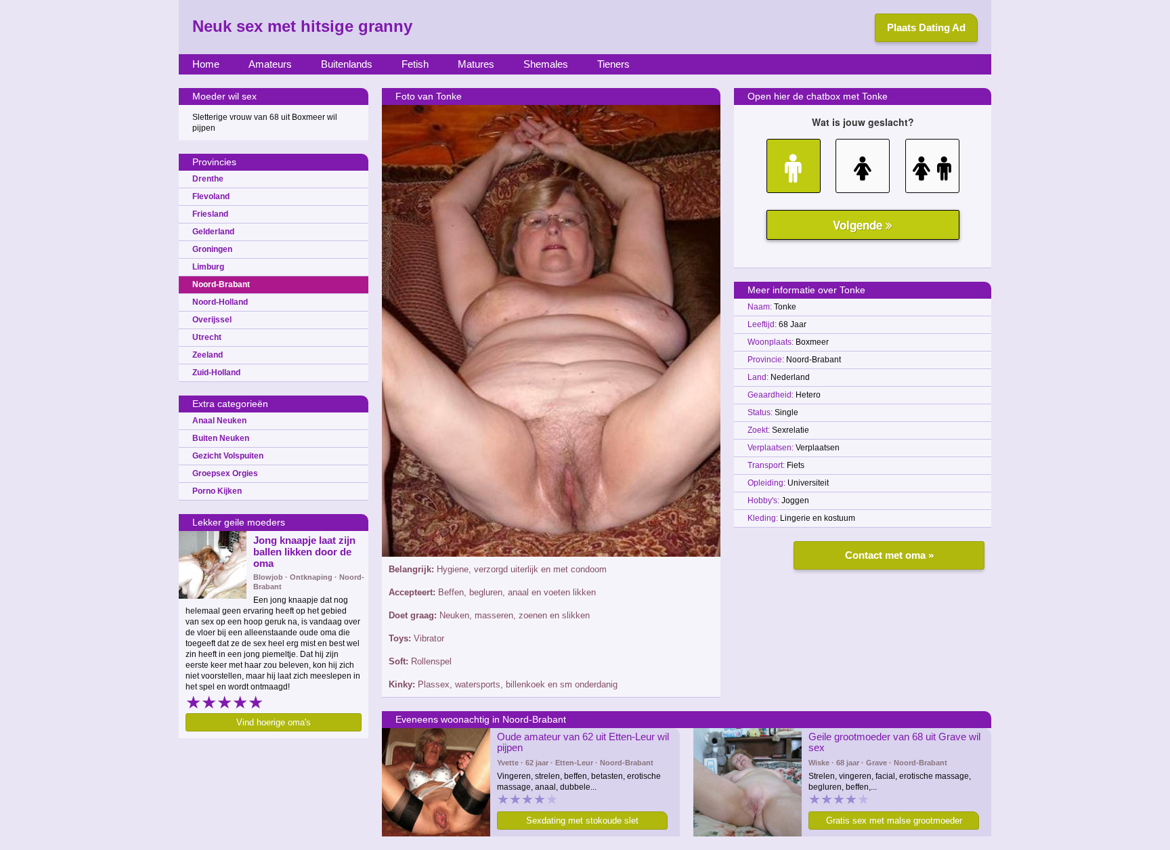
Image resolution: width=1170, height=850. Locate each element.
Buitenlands (346, 64)
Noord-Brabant (221, 284)
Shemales (545, 64)
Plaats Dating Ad (926, 27)
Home (205, 64)
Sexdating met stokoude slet (582, 820)
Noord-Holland (220, 302)
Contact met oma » (889, 555)
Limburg (208, 267)
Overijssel (212, 319)
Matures (476, 64)
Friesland (210, 214)
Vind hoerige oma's (273, 722)
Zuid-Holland (216, 372)
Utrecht (206, 337)
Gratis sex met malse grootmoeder (894, 820)
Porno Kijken (217, 491)
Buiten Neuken (220, 438)
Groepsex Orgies (225, 473)
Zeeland (207, 355)
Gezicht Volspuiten (227, 456)
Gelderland (213, 231)
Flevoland (211, 196)
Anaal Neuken (219, 420)
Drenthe (207, 179)
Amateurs (270, 64)
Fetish (415, 64)
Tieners (613, 64)
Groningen (212, 249)
